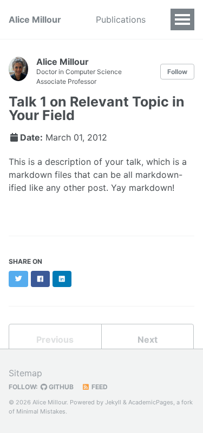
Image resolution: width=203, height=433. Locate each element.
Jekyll (113, 402)
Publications (121, 19)
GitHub (60, 387)
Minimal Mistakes (41, 411)
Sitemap (25, 373)
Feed (99, 387)
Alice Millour (35, 19)
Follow (177, 72)
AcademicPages (150, 402)
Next (147, 339)
